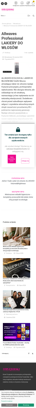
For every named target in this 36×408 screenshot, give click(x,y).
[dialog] (18, 399)
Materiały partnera (11, 314)
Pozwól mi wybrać (6, 401)
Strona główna (6, 23)
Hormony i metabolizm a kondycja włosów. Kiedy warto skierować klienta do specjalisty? (16, 281)
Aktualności (17, 23)
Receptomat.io (10, 285)
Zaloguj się (25, 161)
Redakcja (7, 52)
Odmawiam (9, 405)
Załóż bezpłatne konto (11, 159)
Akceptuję (26, 405)
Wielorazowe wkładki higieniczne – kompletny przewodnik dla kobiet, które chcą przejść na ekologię (15, 248)
